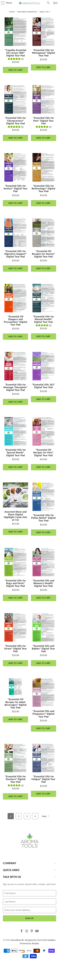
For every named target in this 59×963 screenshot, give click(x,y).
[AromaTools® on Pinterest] (32, 931)
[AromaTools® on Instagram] (27, 931)
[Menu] (1, 3)
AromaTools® (17, 940)
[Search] (48, 3)
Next (44, 816)
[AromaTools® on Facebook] (22, 931)
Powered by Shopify (29, 943)
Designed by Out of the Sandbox (40, 940)
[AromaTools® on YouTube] (37, 931)
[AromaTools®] (29, 3)
